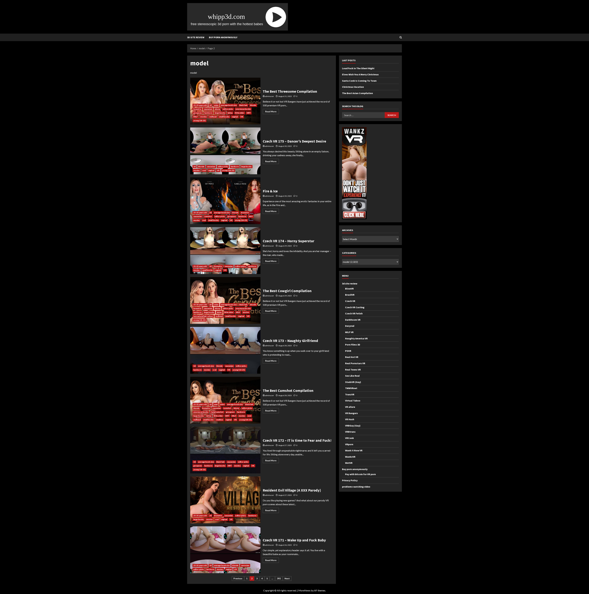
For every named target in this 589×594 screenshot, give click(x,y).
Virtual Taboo (352, 400)
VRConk (349, 438)
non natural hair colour (203, 316)
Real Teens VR (353, 369)
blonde (253, 105)
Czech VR (350, 301)
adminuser (269, 96)
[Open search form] (401, 37)
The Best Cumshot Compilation (225, 400)
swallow (219, 419)
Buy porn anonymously (223, 37)
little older (239, 113)
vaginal (235, 117)
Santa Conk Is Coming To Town (359, 80)
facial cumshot (217, 412)
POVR (348, 350)
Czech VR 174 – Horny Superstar (225, 250)
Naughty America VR (356, 338)
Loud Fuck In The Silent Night (358, 68)
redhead (212, 117)
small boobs (224, 117)
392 (279, 578)
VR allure (350, 406)
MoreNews (304, 590)
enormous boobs (243, 109)
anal (216, 404)
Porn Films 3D (352, 344)
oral (204, 170)
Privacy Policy (350, 480)
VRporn (349, 444)
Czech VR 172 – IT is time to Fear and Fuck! (225, 450)
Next (287, 578)
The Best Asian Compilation (357, 93)
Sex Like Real (352, 375)
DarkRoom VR (352, 319)
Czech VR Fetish (354, 313)
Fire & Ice (225, 200)
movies (203, 117)
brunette (197, 109)
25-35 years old (200, 105)
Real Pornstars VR (355, 363)
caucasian (208, 109)
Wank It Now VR (353, 450)
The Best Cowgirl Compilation (225, 300)
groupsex (197, 113)
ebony (217, 109)
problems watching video (356, 486)
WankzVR (350, 456)
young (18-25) (199, 120)
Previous (237, 578)
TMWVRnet (351, 388)
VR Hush (349, 419)
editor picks (228, 109)
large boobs (220, 113)
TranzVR (349, 394)
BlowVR (349, 288)
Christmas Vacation (353, 86)
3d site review (195, 37)
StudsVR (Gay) (353, 381)
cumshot (208, 216)
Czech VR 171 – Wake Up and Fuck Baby (225, 549)
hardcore (208, 113)
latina (230, 113)
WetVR (348, 462)
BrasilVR (349, 294)
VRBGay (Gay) (352, 425)
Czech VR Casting (354, 307)
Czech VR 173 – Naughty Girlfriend (225, 350)
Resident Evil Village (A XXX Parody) (225, 499)
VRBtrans (350, 431)
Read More (272, 112)
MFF (249, 113)
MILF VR (349, 332)
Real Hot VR (351, 357)
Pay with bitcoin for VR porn (360, 474)
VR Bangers (351, 413)
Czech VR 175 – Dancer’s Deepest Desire (225, 150)
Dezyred (349, 325)
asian (216, 105)
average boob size (229, 105)
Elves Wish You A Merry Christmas (360, 74)
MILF (195, 117)
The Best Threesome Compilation (225, 101)
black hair (243, 105)
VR (242, 117)
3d (210, 105)
